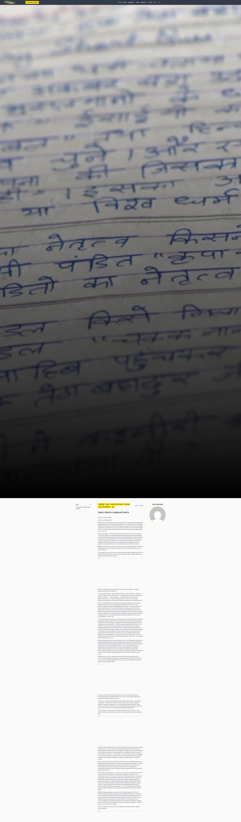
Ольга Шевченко (157, 504)
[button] (90, 504)
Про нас (150, 2)
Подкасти (143, 2)
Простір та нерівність (104, 507)
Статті (119, 2)
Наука (107, 504)
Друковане (130, 2)
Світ (113, 507)
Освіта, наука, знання (117, 504)
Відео (137, 2)
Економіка (101, 504)
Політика (126, 504)
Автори (125, 2)
